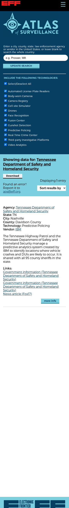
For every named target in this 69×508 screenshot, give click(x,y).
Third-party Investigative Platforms (28, 139)
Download (12, 175)
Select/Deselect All (19, 83)
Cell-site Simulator (18, 105)
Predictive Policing (18, 130)
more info (50, 300)
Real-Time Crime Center (22, 134)
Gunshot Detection (19, 125)
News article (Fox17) (17, 294)
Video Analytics (16, 144)
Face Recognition (18, 115)
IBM (18, 229)
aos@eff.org (11, 191)
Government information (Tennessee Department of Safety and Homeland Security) (31, 275)
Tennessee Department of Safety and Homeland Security (28, 209)
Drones (12, 110)
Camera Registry (17, 100)
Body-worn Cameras (20, 95)
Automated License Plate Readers (28, 91)
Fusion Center (16, 120)
